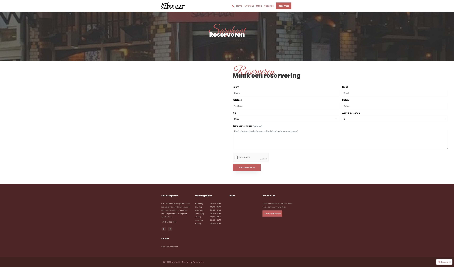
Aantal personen (351, 113)
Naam (236, 87)
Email (345, 87)
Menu (259, 5)
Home (239, 5)
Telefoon (237, 100)
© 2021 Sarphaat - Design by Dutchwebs (183, 262)
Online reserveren (272, 213)
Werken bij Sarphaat (169, 246)
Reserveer (283, 5)
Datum (345, 100)
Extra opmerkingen (247, 126)
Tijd (234, 113)
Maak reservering (246, 167)
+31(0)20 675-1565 (169, 222)
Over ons (249, 5)
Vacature (269, 5)
